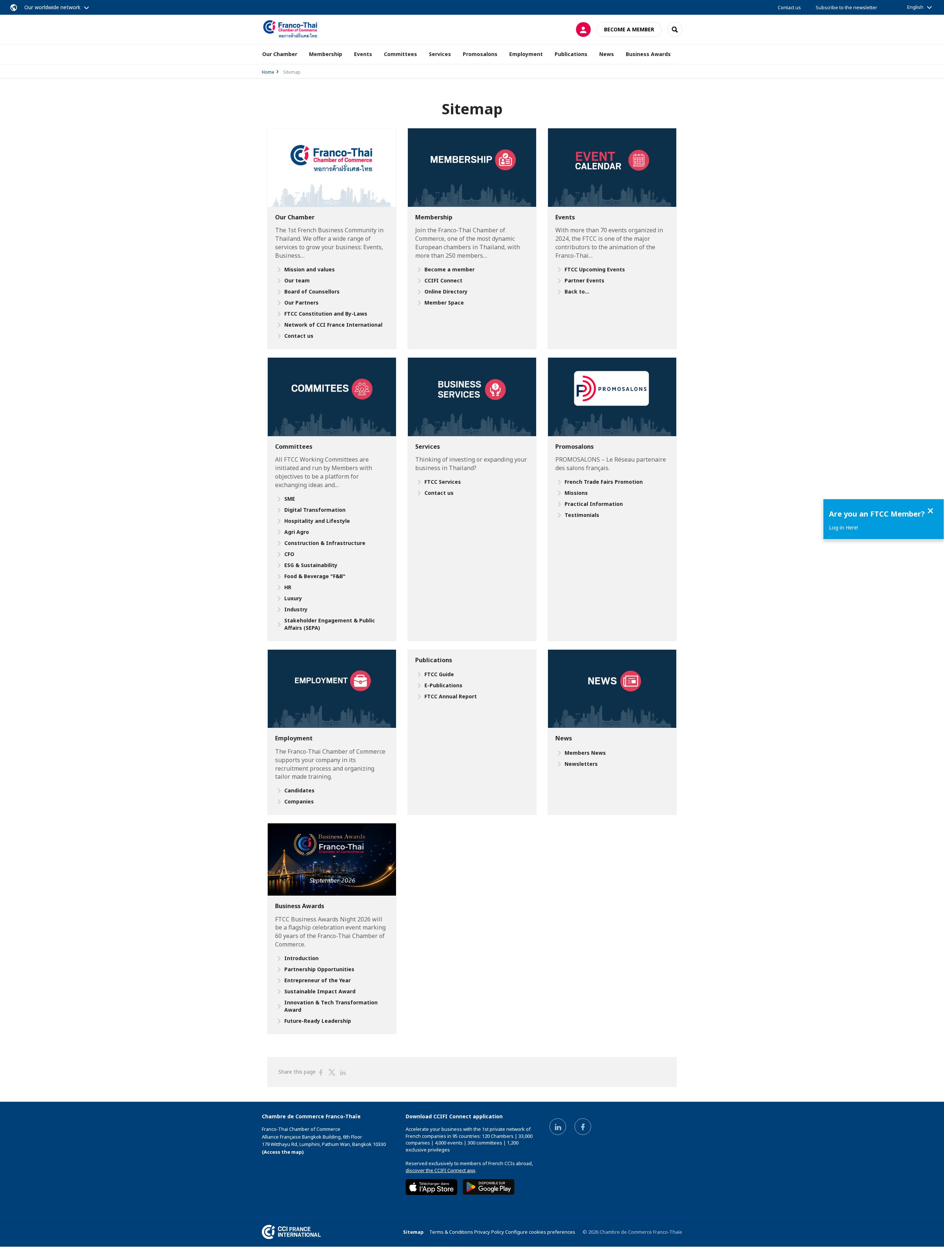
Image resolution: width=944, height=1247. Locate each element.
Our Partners (301, 302)
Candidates (299, 790)
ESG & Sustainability (310, 565)
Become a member (629, 29)
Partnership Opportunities (319, 969)
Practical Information (594, 503)
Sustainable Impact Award (319, 991)
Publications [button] (571, 54)
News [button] (606, 54)
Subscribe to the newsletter (846, 7)
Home (268, 72)
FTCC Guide (439, 674)
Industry (296, 609)
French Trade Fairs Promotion (604, 481)
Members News (585, 752)
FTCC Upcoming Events (595, 269)
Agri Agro (296, 531)
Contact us (789, 7)
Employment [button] (526, 54)
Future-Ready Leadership (317, 1020)
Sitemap (413, 1232)
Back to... (577, 291)
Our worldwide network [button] (52, 7)
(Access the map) (283, 1152)
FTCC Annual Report (450, 696)
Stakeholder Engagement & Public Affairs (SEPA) (329, 624)
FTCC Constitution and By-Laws (325, 313)
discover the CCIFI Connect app (440, 1170)
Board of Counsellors (312, 291)
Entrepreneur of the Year (317, 980)
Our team (297, 280)
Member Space (444, 302)
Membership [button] (325, 54)
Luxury (293, 598)
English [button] (915, 7)
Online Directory (446, 291)
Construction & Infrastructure (324, 542)
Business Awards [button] (648, 54)
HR (287, 587)
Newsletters (581, 763)
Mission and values (309, 269)
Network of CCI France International (333, 324)
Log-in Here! (843, 527)
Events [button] (363, 54)
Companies (299, 801)
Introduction (301, 958)
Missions (576, 492)
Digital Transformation (315, 509)
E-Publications (443, 685)
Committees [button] (400, 54)
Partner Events (584, 280)
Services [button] (440, 54)
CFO (289, 553)
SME (289, 498)
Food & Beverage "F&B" (315, 576)
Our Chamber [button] (279, 54)
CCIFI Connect (443, 280)
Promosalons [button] (480, 54)
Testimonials (582, 514)
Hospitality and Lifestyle (317, 520)
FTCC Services (442, 481)
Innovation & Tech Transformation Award (331, 1006)
